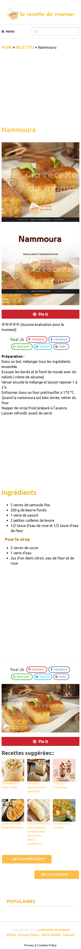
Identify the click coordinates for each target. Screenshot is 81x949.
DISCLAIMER (50, 935)
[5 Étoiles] (18, 324)
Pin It (43, 314)
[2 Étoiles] (7, 324)
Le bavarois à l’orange (61, 825)
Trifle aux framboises (60, 785)
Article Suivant (55, 874)
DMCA (11, 935)
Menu (10, 31)
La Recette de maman (53, 929)
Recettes (25, 47)
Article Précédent (28, 859)
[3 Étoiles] (10, 324)
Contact (68, 935)
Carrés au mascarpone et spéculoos (36, 787)
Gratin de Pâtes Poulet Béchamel (12, 825)
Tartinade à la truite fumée (10, 785)
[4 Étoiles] (14, 324)
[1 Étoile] (3, 324)
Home (7, 47)
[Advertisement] (40, 90)
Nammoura (19, 130)
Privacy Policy (28, 935)
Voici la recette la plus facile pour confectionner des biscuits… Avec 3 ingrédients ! (38, 833)
